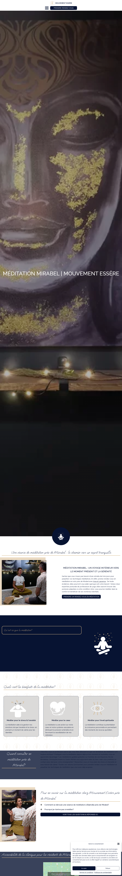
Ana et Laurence (99, 581)
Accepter (84, 868)
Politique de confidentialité (103, 872)
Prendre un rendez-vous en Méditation (81, 597)
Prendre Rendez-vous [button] (64, 8)
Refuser (108, 868)
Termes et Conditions (86, 872)
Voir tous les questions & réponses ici (80, 814)
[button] (118, 844)
